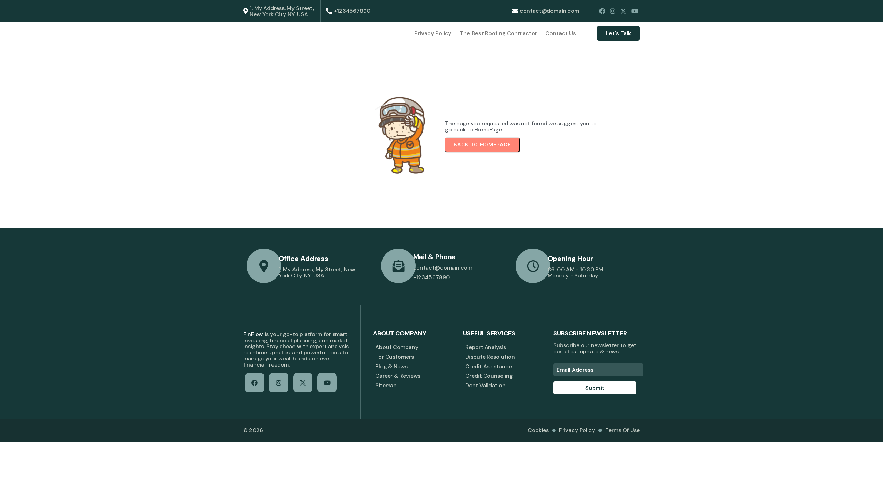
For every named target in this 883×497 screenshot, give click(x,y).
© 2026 (253, 430)
